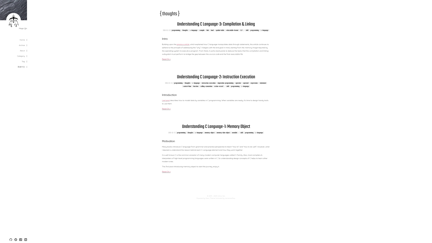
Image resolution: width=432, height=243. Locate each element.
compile (201, 30)
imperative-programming (225, 83)
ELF (241, 30)
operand (246, 83)
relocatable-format (232, 30)
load (212, 30)
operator (238, 83)
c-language (193, 30)
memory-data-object (223, 133)
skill (247, 30)
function (195, 86)
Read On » (166, 59)
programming (176, 30)
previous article (183, 44)
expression (254, 83)
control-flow (187, 86)
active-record (218, 86)
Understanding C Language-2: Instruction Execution (216, 76)
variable (234, 133)
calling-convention (206, 86)
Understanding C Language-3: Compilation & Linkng (216, 24)
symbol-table (220, 30)
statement (263, 83)
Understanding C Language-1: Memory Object (216, 126)
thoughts (185, 30)
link (208, 30)
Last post (166, 100)
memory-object (210, 133)
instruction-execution (209, 83)
